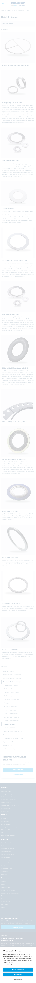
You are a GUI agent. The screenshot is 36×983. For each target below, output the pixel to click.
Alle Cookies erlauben (18, 970)
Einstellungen (18, 979)
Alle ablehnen (18, 974)
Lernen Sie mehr (8, 965)
